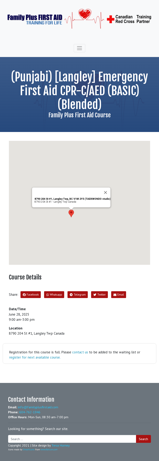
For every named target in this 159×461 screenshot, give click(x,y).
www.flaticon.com (48, 449)
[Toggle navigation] (79, 48)
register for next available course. (34, 357)
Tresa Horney (60, 445)
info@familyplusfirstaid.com (38, 407)
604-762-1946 (29, 412)
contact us (80, 352)
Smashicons (28, 449)
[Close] (106, 192)
